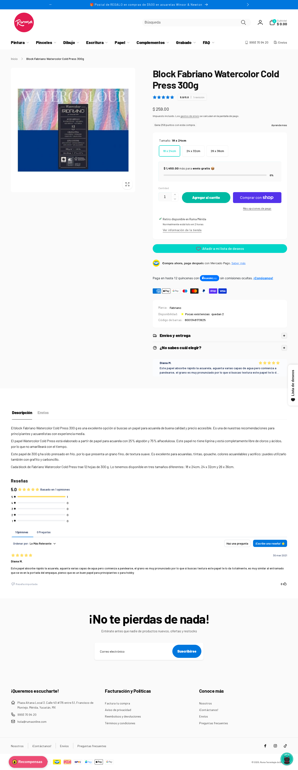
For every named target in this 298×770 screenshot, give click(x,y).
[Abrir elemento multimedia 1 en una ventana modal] (73, 130)
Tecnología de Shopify (276, 762)
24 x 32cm (193, 151)
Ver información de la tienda (182, 230)
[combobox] (196, 22)
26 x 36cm (217, 151)
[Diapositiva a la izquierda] (50, 4)
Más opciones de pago (257, 208)
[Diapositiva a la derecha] (247, 4)
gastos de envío (189, 115)
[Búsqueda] (243, 22)
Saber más (238, 263)
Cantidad (163, 188)
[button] (278, 22)
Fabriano (175, 308)
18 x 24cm (169, 151)
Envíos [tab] (43, 412)
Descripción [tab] (22, 412)
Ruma (263, 762)
